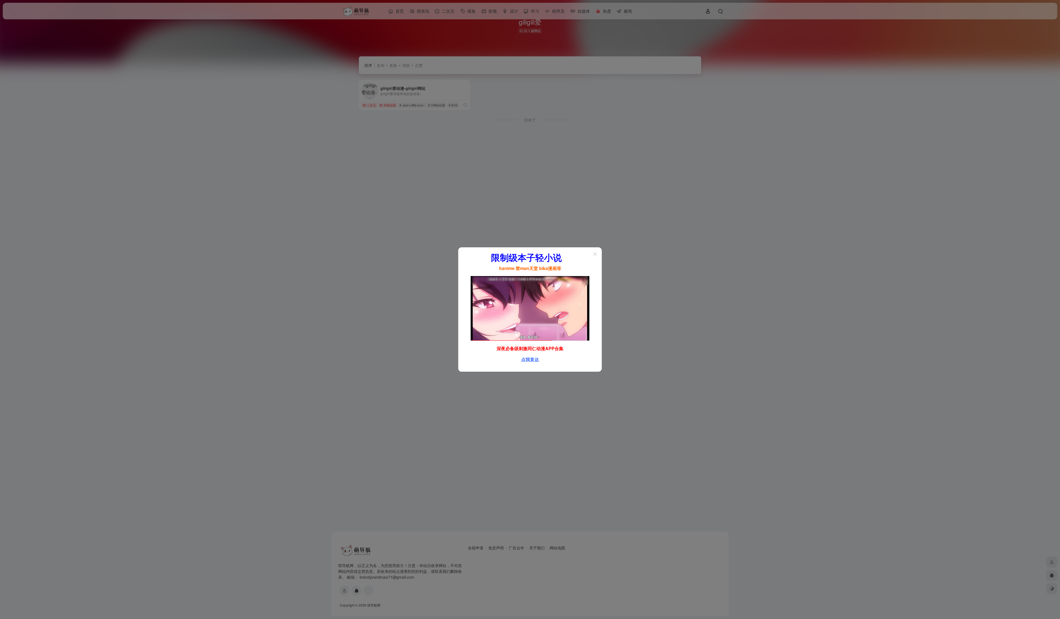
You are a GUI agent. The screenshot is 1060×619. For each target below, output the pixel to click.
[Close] (595, 254)
